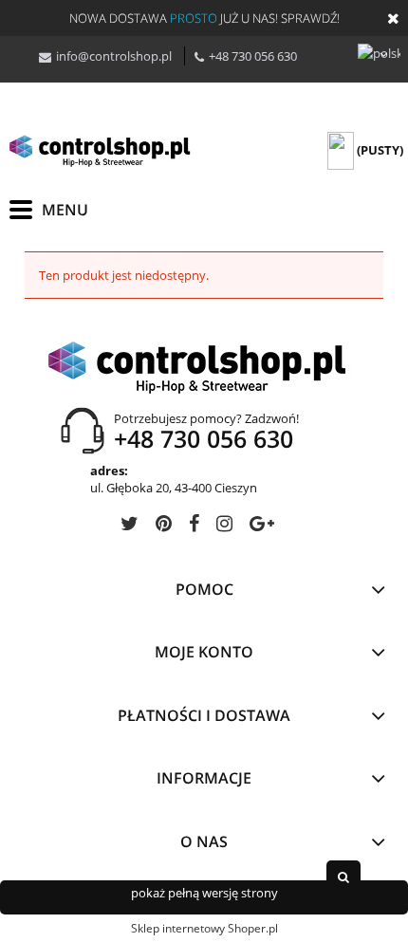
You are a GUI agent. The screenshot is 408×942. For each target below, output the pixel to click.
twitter (130, 527)
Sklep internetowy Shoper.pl (204, 928)
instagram (224, 527)
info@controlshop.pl (114, 56)
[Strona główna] (104, 150)
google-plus (262, 527)
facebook (194, 527)
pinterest (164, 527)
